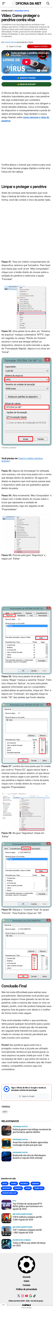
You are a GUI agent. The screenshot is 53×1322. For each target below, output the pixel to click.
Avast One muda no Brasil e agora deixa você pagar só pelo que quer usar (30, 1143)
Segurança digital (21, 11)
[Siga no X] (18, 1295)
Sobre (26, 1281)
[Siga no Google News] (30, 1295)
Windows (17, 1188)
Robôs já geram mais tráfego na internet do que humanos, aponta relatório (32, 1130)
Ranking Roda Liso (9, 1193)
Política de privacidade (26, 1289)
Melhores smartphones (22, 1214)
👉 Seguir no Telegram (26, 78)
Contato (26, 1285)
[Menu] (4, 3)
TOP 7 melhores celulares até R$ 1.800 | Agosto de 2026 (27, 1231)
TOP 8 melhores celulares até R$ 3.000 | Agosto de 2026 (27, 1218)
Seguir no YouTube (40, 46)
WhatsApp (6, 1188)
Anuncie (26, 1277)
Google (14, 1183)
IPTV (14, 1201)
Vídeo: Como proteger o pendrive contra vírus (20, 17)
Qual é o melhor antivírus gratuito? (22, 459)
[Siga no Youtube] (26, 1295)
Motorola (24, 1183)
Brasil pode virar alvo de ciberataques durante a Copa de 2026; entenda (29, 1156)
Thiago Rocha (10, 42)
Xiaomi (27, 1188)
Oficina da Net (7, 11)
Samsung (35, 1183)
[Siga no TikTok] (34, 1295)
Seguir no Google (15, 46)
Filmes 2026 (38, 1188)
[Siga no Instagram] (22, 1295)
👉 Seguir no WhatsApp (26, 84)
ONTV (5, 1112)
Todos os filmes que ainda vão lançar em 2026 (29, 1244)
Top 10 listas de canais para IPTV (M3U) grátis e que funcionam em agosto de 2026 (28, 1206)
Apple (4, 1183)
